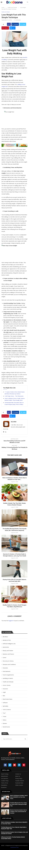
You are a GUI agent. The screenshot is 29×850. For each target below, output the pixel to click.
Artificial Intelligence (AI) (9, 643)
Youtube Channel (19, 780)
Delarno (13, 421)
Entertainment (6, 671)
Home (3, 7)
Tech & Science (7, 709)
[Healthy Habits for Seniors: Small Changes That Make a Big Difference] (14, 594)
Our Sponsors (4, 778)
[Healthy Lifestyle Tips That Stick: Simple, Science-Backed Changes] (14, 492)
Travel (4, 716)
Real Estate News (7, 699)
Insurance (5, 688)
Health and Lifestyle (12, 7)
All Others (5, 636)
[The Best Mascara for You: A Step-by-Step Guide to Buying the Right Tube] (5, 804)
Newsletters (4, 785)
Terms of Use (4, 782)
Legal (4, 692)
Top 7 (4, 713)
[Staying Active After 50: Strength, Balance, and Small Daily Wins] (14, 568)
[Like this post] (9, 24)
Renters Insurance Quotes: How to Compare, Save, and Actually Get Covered (18, 811)
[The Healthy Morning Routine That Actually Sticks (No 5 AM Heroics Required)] (14, 518)
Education (5, 668)
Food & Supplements (8, 675)
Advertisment (4, 776)
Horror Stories (7, 685)
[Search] (27, 2)
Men (4, 695)
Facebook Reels (19, 782)
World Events (6, 727)
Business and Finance (8, 654)
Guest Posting (4, 774)
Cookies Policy (4, 780)
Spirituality (5, 706)
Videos (4, 720)
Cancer (4, 657)
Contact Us (18, 774)
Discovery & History (8, 661)
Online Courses (19, 785)
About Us (17, 776)
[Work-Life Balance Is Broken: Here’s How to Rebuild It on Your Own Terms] (14, 467)
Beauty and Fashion (8, 650)
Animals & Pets (7, 640)
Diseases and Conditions (9, 664)
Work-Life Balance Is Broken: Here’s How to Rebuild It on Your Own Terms (19, 797)
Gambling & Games (8, 678)
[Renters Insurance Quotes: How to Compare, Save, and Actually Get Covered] (5, 812)
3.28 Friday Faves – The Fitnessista (14, 396)
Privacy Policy (18, 778)
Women (5, 723)
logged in (11, 620)
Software (5, 702)
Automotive (6, 647)
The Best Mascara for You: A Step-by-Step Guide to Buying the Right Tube (18, 804)
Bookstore (3, 787)
